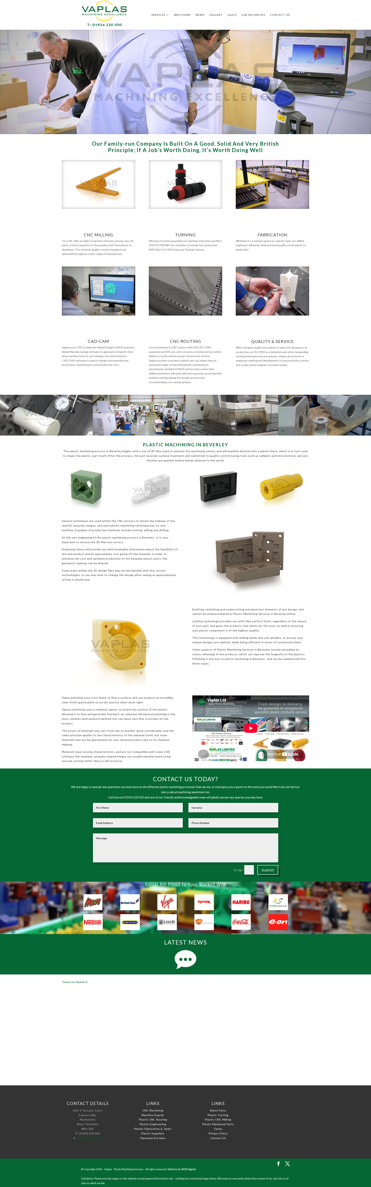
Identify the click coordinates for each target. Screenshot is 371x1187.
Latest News (185, 942)
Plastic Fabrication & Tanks (153, 1128)
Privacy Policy (218, 1133)
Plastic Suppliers (152, 1133)
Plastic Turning (218, 1115)
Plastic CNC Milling (218, 1119)
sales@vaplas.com (89, 1138)
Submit (268, 870)
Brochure (182, 15)
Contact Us (280, 15)
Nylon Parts (218, 1110)
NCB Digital (188, 1169)
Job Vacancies (253, 15)
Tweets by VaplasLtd (74, 982)
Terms (218, 1128)
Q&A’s (232, 15)
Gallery (215, 15)
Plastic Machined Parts (218, 1124)
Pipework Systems (153, 1138)
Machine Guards (153, 1115)
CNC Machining (152, 1110)
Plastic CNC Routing (153, 1119)
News (200, 15)
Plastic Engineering (153, 1124)
